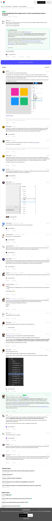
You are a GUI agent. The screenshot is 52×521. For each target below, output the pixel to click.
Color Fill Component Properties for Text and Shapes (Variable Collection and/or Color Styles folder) (21, 485)
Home (2, 6)
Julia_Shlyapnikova (9, 234)
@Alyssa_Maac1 (28, 31)
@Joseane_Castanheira (12, 300)
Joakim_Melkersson (10, 245)
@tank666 (8, 128)
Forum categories (8, 6)
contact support (36, 142)
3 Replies (3, 496)
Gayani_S (7, 272)
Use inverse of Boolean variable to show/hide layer (12, 478)
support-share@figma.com (43, 406)
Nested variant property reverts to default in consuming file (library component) (17, 481)
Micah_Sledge (8, 126)
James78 (7, 444)
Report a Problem (5, 472)
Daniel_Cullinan (9, 223)
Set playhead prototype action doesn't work (10, 505)
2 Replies (3, 507)
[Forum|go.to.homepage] (4, 2)
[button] (1, 2)
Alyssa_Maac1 (8, 322)
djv (6, 333)
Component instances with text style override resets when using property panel (17, 470)
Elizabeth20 (8, 454)
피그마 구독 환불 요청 (6, 494)
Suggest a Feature (5, 479)
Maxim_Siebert (9, 182)
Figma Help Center (9, 115)
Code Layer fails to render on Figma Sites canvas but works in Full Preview (16, 498)
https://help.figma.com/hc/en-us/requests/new (31, 40)
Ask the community (10, 51)
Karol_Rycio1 (8, 432)
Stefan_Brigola (9, 258)
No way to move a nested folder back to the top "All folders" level (14, 502)
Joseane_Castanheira (10, 284)
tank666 (7, 71)
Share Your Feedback (6, 476)
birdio (7, 415)
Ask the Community (23, 6)
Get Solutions (15, 6)
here (22, 35)
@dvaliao (8, 351)
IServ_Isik (8, 169)
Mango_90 (8, 20)
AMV (7, 313)
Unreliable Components (6, 474)
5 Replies (3, 503)
